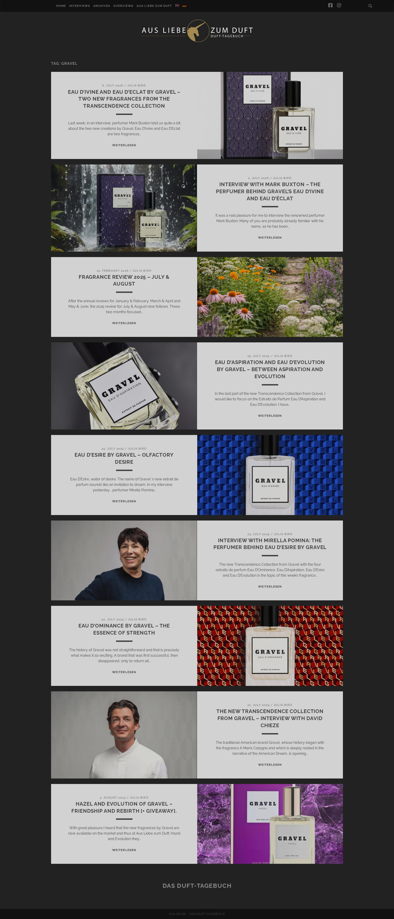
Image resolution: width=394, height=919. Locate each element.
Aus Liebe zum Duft (154, 6)
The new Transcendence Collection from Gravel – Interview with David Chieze (270, 718)
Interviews (79, 6)
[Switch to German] (184, 5)
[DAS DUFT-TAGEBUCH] (197, 41)
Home (61, 6)
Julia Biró (136, 85)
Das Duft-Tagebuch (197, 885)
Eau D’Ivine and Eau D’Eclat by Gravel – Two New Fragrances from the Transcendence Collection (124, 99)
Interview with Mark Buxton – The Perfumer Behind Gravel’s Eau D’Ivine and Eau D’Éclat (270, 191)
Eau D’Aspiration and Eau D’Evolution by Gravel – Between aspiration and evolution (270, 369)
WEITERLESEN (124, 145)
